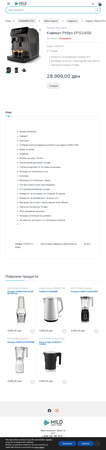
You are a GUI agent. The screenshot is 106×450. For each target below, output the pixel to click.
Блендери (24, 288)
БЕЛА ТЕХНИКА (13, 288)
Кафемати (72, 21)
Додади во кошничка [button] (94, 331)
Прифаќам (67, 444)
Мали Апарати (51, 21)
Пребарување (96, 10)
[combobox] (49, 10)
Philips (18, 247)
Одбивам (85, 444)
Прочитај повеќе (30, 331)
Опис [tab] (8, 112)
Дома (8, 21)
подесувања (39, 447)
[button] (40, 29)
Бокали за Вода (45, 288)
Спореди (54, 51)
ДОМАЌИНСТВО (26, 21)
